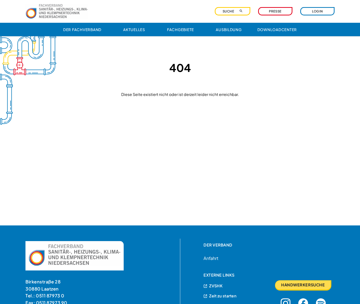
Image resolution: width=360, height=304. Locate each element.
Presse (275, 11)
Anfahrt (211, 258)
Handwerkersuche (303, 284)
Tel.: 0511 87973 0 (44, 295)
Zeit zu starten (222, 295)
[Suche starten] (241, 11)
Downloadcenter (277, 29)
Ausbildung (229, 29)
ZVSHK (216, 285)
